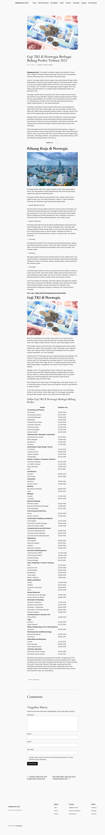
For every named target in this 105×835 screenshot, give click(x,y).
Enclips (40, 64)
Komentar (31, 715)
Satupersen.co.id (21, 3)
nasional (50, 64)
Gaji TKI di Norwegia (33, 679)
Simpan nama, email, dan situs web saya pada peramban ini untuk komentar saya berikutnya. (51, 758)
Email (29, 741)
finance (46, 64)
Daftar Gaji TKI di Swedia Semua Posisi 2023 (50, 293)
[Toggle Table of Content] (56, 142)
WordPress (19, 825)
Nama (29, 734)
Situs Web (30, 749)
